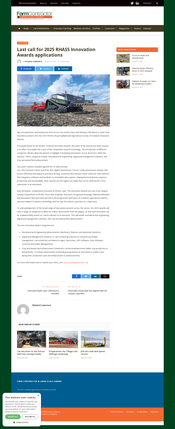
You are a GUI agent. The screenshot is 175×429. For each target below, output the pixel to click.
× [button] (38, 396)
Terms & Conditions (49, 414)
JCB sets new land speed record (93, 353)
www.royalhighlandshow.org (75, 262)
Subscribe (65, 3)
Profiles (96, 28)
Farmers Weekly (116, 412)
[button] (21, 422)
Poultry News (142, 412)
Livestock (109, 28)
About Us (43, 3)
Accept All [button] (13, 417)
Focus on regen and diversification (140, 56)
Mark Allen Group (46, 412)
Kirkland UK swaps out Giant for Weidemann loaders (144, 82)
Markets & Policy (82, 28)
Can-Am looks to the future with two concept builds (31, 353)
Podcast (147, 3)
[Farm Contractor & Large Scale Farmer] (34, 15)
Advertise (54, 3)
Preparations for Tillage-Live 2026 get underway (63, 353)
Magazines (124, 28)
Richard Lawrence (33, 61)
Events (137, 28)
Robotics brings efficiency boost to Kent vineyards (142, 69)
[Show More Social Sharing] (75, 68)
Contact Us (76, 3)
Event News (22, 43)
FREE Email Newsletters (28, 3)
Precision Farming (62, 28)
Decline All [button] (30, 417)
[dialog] (22, 409)
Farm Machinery (41, 28)
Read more (23, 412)
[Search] (157, 3)
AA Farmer (130, 412)
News (26, 28)
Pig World (154, 412)
